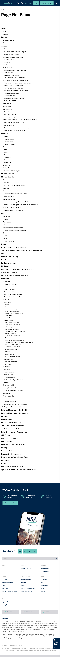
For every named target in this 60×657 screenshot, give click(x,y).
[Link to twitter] (25, 551)
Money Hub (6, 299)
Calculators (6, 281)
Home (2, 9)
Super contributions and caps (12, 324)
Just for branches (8, 399)
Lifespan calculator (9, 287)
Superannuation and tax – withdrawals (15, 331)
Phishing (4, 448)
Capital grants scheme (9, 272)
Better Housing (7, 67)
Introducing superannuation (12, 322)
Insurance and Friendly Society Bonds (15, 309)
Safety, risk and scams (10, 361)
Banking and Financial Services (13, 57)
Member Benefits (7, 174)
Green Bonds (7, 112)
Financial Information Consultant (13, 191)
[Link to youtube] (34, 551)
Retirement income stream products (14, 338)
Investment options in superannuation (14, 340)
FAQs (4, 225)
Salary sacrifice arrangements (13, 335)
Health (5, 31)
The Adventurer (8, 160)
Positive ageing (6, 419)
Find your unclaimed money (12, 356)
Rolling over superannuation (12, 346)
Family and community (9, 263)
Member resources (9, 199)
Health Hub (6, 367)
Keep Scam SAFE (9, 60)
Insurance (6, 136)
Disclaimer (5, 266)
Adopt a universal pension (11, 93)
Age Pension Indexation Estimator (13, 294)
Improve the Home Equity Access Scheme (16, 90)
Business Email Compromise (11, 454)
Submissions (7, 106)
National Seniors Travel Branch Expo (14, 457)
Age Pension (7, 364)
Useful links (7, 351)
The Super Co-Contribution (12, 329)
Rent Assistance (8, 72)
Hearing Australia (9, 372)
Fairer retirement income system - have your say (17, 83)
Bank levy (7, 65)
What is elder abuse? (9, 396)
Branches (6, 188)
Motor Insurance (8, 142)
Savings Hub (7, 168)
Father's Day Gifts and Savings (13, 210)
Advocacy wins (8, 49)
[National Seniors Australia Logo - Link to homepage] (9, 3)
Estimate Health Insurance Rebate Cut (14, 297)
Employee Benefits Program (12, 171)
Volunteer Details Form (10, 401)
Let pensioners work (9, 95)
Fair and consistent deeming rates (13, 88)
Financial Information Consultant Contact (15, 193)
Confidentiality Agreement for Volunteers (15, 404)
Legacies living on (9, 241)
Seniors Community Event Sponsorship (15, 230)
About (6, 152)
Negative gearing (9, 354)
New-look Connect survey (10, 260)
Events (5, 233)
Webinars (6, 382)
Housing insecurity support (11, 349)
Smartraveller (7, 162)
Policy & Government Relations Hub (14, 432)
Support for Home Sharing (11, 75)
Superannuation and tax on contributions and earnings (19, 342)
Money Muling (6, 441)
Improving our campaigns (10, 257)
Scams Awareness (9, 377)
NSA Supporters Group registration (14, 130)
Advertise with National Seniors (13, 227)
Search (3, 254)
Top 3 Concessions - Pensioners (12, 426)
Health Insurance (9, 139)
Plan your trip (7, 155)
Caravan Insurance (9, 144)
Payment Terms (6, 602)
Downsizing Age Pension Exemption (14, 77)
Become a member (9, 180)
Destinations (7, 157)
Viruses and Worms (8, 451)
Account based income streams (13, 344)
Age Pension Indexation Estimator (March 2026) (18, 470)
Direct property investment (12, 311)
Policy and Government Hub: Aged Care (15, 413)
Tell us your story (8, 125)
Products (4, 134)
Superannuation (8, 320)
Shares (7, 304)
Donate (5, 238)
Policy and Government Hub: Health (14, 410)
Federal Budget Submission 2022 (13, 122)
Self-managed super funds (12, 333)
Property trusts (9, 306)
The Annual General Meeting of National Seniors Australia (21, 250)
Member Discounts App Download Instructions (18, 202)
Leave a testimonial (9, 196)
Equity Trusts (8, 315)
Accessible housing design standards (14, 276)
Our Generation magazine (28, 588)
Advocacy (4, 46)
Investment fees (8, 359)
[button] (56, 3)
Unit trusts (7, 317)
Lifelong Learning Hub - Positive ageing (15, 390)
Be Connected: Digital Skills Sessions (14, 380)
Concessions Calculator (10, 284)
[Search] (18, 3)
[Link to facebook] (20, 551)
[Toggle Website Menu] (15, 3)
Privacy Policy (5, 605)
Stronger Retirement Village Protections (15, 70)
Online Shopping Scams (9, 438)
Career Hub (6, 165)
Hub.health (7, 369)
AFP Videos (5, 435)
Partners (5, 219)
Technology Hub (8, 374)
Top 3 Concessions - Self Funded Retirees (16, 429)
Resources (5, 279)
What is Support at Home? (11, 54)
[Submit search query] (56, 558)
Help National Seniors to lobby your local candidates (20, 119)
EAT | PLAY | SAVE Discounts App (14, 185)
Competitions (25, 585)
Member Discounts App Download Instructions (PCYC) (20, 205)
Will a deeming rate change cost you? (14, 98)
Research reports (8, 40)
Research (4, 37)
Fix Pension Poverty (9, 101)
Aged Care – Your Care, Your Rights (14, 52)
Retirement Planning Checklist (12, 467)
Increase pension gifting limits (12, 117)
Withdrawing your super (11, 327)
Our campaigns (7, 109)
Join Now (6, 182)
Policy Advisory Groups (10, 114)
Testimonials (7, 222)
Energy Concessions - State (11, 423)
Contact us (6, 216)
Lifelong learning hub (9, 388)
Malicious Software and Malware (13, 445)
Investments (7, 302)
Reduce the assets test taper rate (13, 85)
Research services (8, 43)
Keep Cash (7, 62)
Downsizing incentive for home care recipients (17, 269)
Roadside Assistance (9, 147)
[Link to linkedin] (29, 551)
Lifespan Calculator (9, 289)
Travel (5, 150)
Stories (3, 28)
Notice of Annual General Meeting (13, 247)
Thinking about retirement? (11, 407)
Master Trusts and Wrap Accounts (14, 313)
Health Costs (7, 103)
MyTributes (5, 416)
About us (6, 236)
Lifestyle (5, 34)
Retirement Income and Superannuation (15, 80)
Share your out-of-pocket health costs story (16, 128)
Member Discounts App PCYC (12, 207)
